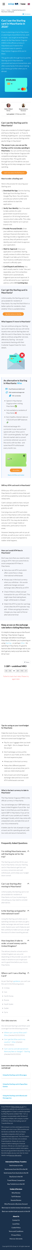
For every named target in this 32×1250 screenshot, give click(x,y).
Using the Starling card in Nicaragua (15, 1075)
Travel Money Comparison (16, 1180)
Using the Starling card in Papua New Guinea (15, 1085)
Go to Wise (16, 470)
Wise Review (16, 1193)
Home (3, 10)
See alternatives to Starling (13, 314)
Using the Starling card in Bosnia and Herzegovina (15, 1097)
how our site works (15, 1155)
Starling (8, 643)
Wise (19, 383)
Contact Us (16, 1220)
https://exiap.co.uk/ (17, 1107)
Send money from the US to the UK (16, 1169)
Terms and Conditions (16, 1231)
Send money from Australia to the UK (16, 1173)
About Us (16, 1216)
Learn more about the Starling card (14, 172)
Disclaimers (27, 14)
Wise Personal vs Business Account (16, 1204)
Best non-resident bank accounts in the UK (16, 1211)
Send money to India (16, 1165)
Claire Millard (8, 109)
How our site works (16, 1239)
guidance (16, 981)
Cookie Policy (16, 1227)
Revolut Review (16, 1200)
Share (27, 662)
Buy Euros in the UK (16, 1177)
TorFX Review (16, 1196)
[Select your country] (29, 4)
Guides (8, 10)
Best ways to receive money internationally (16, 1208)
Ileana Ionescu (23, 109)
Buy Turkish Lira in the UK (16, 1184)
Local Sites (16, 1224)
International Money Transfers (16, 1162)
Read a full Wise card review (16, 475)
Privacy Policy (16, 1235)
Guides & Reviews (16, 1189)
